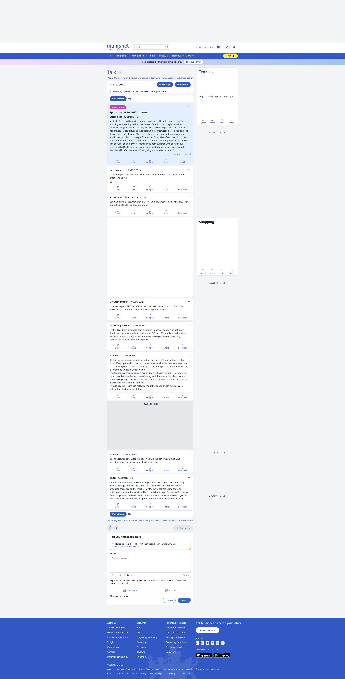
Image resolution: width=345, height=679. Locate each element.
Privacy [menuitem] (144, 674)
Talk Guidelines (182, 580)
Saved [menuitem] (164, 78)
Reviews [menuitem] (141, 651)
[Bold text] (113, 575)
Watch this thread (121, 596)
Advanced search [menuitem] (185, 78)
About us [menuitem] (111, 622)
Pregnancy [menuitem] (121, 55)
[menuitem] (197, 643)
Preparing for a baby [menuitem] (176, 642)
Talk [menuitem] (109, 55)
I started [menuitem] (133, 78)
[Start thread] (227, 47)
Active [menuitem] (110, 78)
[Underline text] (116, 575)
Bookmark (182, 189)
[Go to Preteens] (111, 84)
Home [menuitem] (152, 55)
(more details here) (211, 669)
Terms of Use (153, 580)
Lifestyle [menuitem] (163, 55)
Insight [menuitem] (110, 642)
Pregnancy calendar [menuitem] (176, 622)
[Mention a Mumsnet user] (184, 575)
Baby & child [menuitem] (137, 55)
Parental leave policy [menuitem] (117, 656)
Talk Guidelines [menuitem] (185, 674)
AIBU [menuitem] (139, 627)
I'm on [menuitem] (125, 78)
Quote (117, 162)
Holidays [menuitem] (176, 55)
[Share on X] (116, 528)
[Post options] (189, 169)
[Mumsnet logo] (118, 47)
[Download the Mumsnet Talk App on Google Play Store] (222, 655)
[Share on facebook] (110, 528)
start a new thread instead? (127, 546)
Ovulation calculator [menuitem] (176, 627)
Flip (130, 98)
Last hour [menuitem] (172, 78)
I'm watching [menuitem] (144, 78)
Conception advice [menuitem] (175, 637)
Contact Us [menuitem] (119, 674)
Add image (132, 590)
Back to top (185, 528)
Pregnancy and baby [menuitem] (147, 637)
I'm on (231, 123)
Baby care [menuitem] (171, 651)
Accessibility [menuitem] (171, 674)
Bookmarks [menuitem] (156, 78)
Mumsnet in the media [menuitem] (118, 632)
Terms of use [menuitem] (132, 674)
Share (166, 162)
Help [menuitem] (109, 674)
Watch (182, 162)
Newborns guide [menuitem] (174, 647)
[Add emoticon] (187, 575)
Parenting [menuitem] (142, 642)
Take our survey (193, 62)
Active (222, 123)
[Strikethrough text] (120, 575)
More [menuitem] (188, 55)
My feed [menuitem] (118, 78)
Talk (111, 72)
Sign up (230, 55)
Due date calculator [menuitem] (176, 632)
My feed (203, 123)
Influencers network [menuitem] (117, 637)
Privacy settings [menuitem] (156, 674)
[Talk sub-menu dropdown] (120, 72)
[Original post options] (189, 106)
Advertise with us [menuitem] (116, 627)
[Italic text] (124, 575)
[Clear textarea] (131, 575)
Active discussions (205, 47)
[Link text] (128, 575)
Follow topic (165, 84)
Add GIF (172, 590)
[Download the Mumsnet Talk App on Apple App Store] (204, 655)
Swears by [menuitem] (142, 656)
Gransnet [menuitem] (141, 622)
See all (188, 154)
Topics (212, 123)
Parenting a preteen (122, 91)
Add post (150, 162)
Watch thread (118, 98)
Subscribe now (207, 630)
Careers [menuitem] (111, 651)
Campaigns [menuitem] (113, 647)
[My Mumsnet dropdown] (235, 47)
